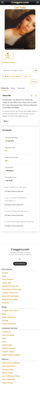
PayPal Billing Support (11, 355)
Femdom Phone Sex (10, 286)
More (5, 121)
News (4, 342)
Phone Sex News (9, 324)
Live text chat (14, 76)
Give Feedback (8, 335)
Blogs (4, 314)
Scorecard (21, 88)
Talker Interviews (9, 317)
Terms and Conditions (11, 363)
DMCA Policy (7, 373)
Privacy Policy (7, 370)
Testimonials (7, 345)
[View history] (36, 95)
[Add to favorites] (32, 43)
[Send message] (35, 70)
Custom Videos (8, 352)
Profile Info (5, 88)
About (13, 88)
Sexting (5, 320)
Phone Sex (6, 283)
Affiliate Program (9, 348)
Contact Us (6, 332)
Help (4, 338)
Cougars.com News (10, 311)
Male (4, 276)
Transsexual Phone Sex (11, 289)
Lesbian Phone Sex (10, 293)
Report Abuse (7, 383)
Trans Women (7, 279)
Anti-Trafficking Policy (11, 376)
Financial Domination (10, 296)
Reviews (5, 303)
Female (5, 273)
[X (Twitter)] (20, 258)
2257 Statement (8, 379)
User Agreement (8, 366)
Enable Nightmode (20, 263)
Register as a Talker (10, 299)
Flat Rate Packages (8, 62)
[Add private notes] (31, 95)
